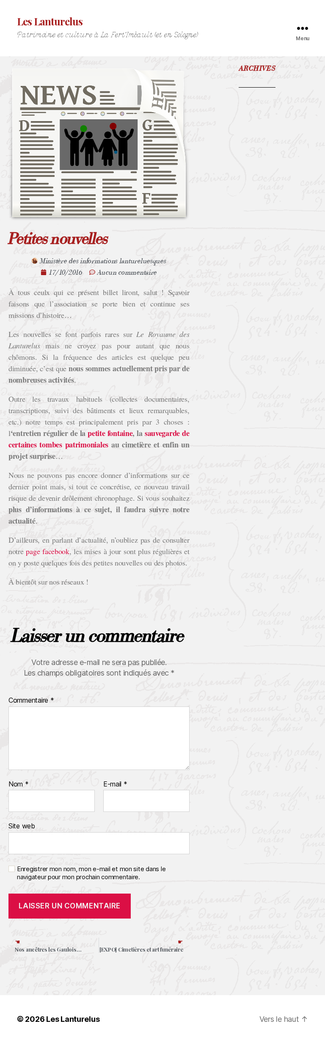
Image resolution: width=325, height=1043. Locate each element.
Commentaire (31, 700)
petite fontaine (110, 433)
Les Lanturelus (50, 21)
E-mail (115, 784)
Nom (18, 784)
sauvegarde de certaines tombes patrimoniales (99, 439)
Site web (21, 826)
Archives (257, 68)
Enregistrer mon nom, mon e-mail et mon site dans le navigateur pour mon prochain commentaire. (91, 873)
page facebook (47, 551)
